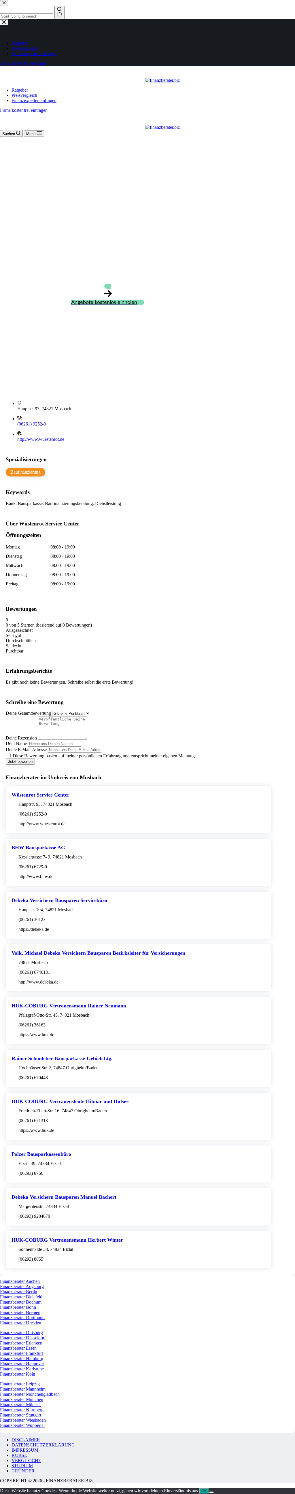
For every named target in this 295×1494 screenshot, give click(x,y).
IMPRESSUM (25, 1450)
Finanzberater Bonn (18, 1307)
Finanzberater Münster (20, 1404)
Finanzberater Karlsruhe (22, 1368)
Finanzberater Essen (18, 1348)
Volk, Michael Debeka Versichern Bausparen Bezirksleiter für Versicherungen (98, 953)
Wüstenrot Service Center (40, 795)
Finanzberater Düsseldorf (23, 1337)
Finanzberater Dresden (20, 1322)
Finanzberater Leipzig (20, 1383)
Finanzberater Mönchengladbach (30, 1394)
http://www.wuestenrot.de (40, 439)
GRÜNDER (23, 1470)
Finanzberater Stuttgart (20, 1414)
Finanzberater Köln (17, 1374)
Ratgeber (20, 90)
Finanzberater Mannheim (23, 1389)
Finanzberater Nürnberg (22, 1409)
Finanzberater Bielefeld (21, 1296)
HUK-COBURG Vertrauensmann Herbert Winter (67, 1240)
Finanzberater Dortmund (22, 1317)
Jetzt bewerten (20, 761)
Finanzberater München (21, 1399)
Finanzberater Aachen (20, 1281)
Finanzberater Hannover (22, 1363)
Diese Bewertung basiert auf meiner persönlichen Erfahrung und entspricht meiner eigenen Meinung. (104, 755)
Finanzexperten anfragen (34, 100)
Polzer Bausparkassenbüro (41, 1154)
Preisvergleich (24, 95)
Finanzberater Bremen (20, 1312)
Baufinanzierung (25, 472)
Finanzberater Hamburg (21, 1358)
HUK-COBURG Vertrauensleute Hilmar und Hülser (70, 1101)
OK (204, 1491)
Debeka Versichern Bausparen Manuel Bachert (64, 1197)
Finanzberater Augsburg (22, 1286)
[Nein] (211, 1492)
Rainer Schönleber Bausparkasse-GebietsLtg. (62, 1058)
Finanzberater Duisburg (21, 1332)
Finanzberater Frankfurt (21, 1353)
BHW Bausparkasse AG (38, 847)
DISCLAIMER (26, 1439)
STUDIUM (22, 1465)
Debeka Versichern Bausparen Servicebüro (59, 900)
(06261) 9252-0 (31, 423)
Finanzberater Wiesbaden (23, 1420)
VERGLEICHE (26, 1460)
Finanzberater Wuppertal (22, 1425)
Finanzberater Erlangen (21, 1342)
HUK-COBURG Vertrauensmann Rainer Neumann (69, 1006)
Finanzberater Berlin (18, 1291)
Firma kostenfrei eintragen (24, 110)
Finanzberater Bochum (20, 1302)
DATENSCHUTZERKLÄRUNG (43, 1444)
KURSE (19, 1455)
